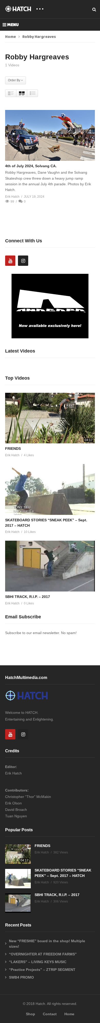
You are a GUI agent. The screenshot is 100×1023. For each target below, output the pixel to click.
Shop (30, 1014)
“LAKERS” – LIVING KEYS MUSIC (37, 962)
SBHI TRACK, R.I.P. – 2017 (27, 597)
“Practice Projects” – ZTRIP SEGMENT (42, 970)
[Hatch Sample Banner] (50, 337)
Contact (50, 1014)
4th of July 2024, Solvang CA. (31, 166)
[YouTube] (10, 260)
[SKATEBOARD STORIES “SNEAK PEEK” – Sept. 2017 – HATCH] (50, 489)
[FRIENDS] (50, 418)
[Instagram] (23, 260)
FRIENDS (13, 448)
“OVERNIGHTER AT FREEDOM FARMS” (43, 954)
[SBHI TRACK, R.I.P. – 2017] (50, 566)
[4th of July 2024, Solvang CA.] (50, 135)
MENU (13, 24)
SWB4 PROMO (21, 977)
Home (10, 37)
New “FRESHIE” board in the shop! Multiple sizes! (47, 943)
